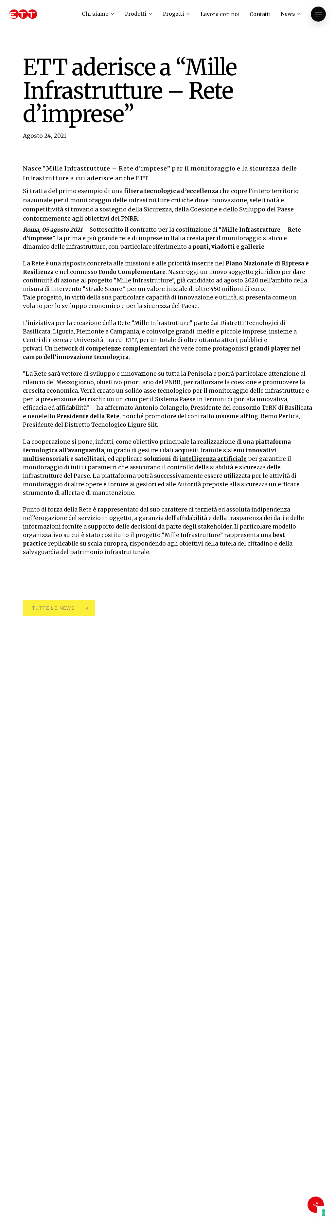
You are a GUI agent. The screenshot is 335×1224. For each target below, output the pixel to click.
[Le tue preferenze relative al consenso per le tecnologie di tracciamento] (323, 1212)
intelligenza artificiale (213, 458)
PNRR (129, 218)
